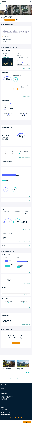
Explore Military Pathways (5, 64)
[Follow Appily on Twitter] (13, 418)
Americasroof (2, 14)
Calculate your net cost (5, 57)
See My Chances (9, 19)
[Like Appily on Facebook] (16, 418)
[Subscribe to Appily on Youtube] (22, 418)
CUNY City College (20, 368)
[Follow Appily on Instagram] (10, 418)
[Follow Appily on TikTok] (19, 418)
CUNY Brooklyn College (7, 368)
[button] (16, 19)
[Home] (3, 1)
